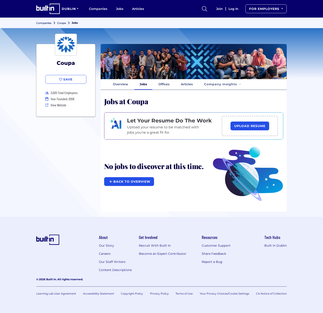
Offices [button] (163, 84)
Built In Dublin (275, 245)
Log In (233, 9)
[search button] (204, 9)
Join (219, 9)
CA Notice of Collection (271, 293)
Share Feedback (214, 254)
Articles (138, 9)
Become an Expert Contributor (162, 254)
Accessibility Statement (98, 293)
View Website (58, 105)
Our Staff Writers (112, 262)
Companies (98, 9)
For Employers (264, 9)
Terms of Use (184, 293)
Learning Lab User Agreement (56, 293)
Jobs (119, 9)
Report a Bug (212, 262)
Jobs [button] (143, 84)
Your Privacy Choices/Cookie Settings (224, 293)
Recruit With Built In (155, 245)
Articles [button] (187, 84)
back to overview (131, 182)
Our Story (106, 245)
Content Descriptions (115, 270)
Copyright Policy (132, 293)
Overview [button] (120, 84)
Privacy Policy (159, 293)
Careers (105, 254)
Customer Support (216, 245)
